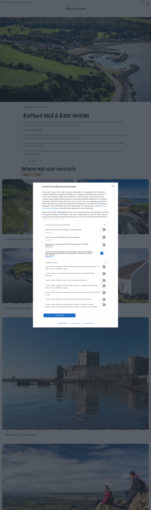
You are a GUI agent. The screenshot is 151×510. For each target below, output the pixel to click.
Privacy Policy (88, 323)
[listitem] (75, 225)
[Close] (114, 187)
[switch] (103, 229)
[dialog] (75, 255)
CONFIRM (59, 315)
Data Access (75, 323)
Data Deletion (63, 323)
